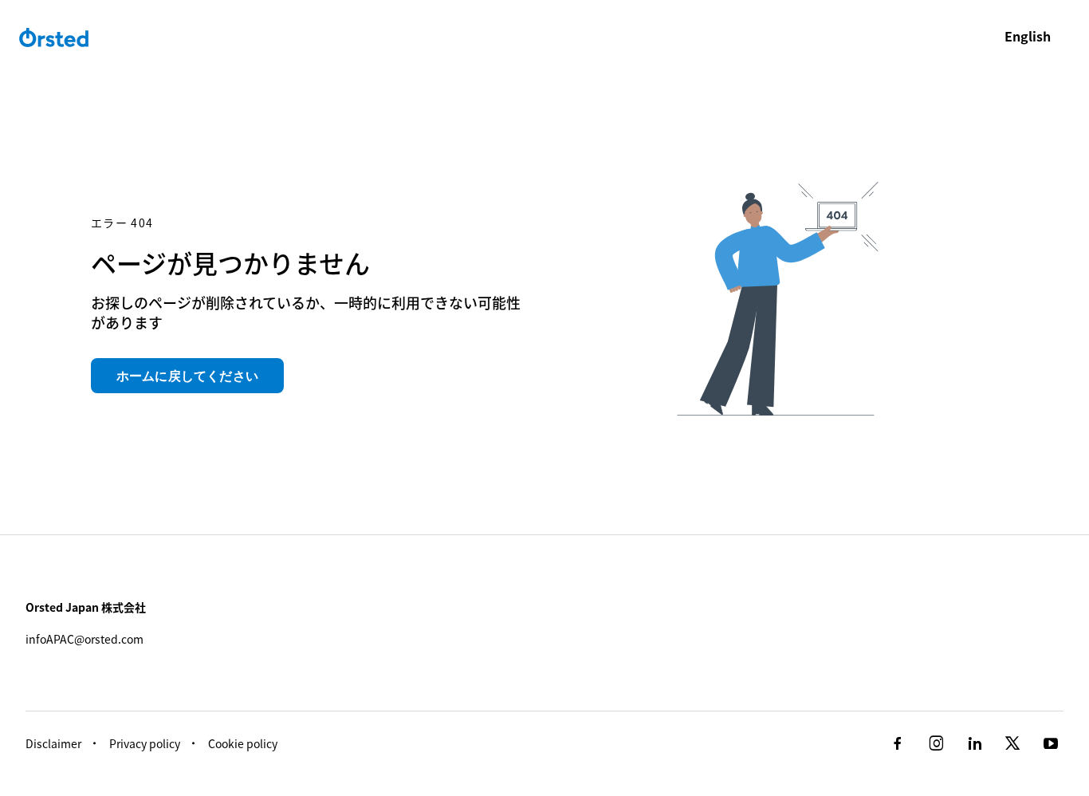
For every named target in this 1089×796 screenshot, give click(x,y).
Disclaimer (53, 743)
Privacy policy (144, 743)
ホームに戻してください (187, 376)
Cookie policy (242, 743)
